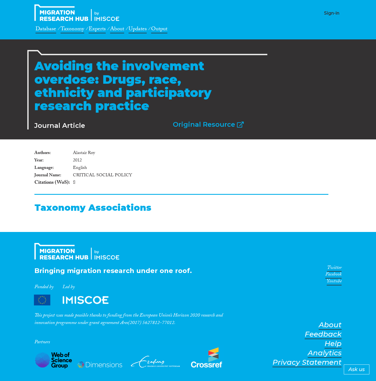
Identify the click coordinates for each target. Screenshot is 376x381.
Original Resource (205, 124)
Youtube (334, 282)
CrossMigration (78, 12)
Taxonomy (72, 29)
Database (46, 29)
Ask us (356, 369)
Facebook (333, 275)
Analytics (325, 353)
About (117, 29)
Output (159, 29)
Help (333, 343)
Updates (138, 29)
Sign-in (331, 13)
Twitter (334, 268)
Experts (97, 29)
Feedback (323, 334)
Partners (76, 300)
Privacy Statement (307, 362)
